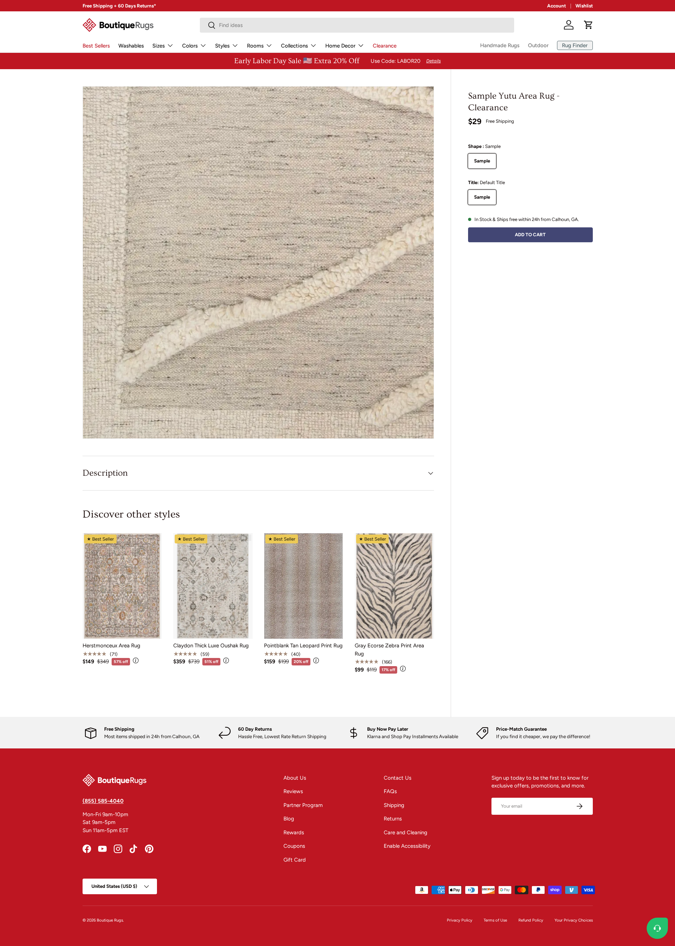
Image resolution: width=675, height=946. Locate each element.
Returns (393, 818)
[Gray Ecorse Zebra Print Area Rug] (394, 586)
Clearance (384, 46)
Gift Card (294, 860)
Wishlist (584, 6)
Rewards (293, 832)
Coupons (294, 846)
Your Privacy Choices (574, 920)
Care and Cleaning (405, 832)
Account (556, 6)
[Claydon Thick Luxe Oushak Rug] (213, 586)
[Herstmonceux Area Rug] (122, 586)
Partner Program (303, 805)
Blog (288, 818)
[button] (588, 25)
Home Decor (340, 46)
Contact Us (397, 778)
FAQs (390, 791)
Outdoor (538, 45)
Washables (131, 46)
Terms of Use (495, 920)
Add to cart (530, 234)
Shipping (394, 805)
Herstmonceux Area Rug (111, 645)
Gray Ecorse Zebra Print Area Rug (389, 649)
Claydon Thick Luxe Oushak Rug (211, 645)
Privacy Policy (459, 920)
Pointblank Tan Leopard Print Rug (303, 645)
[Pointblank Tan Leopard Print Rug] (303, 586)
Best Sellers (96, 46)
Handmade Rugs (499, 45)
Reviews (293, 791)
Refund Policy (530, 920)
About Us (294, 778)
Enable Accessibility (407, 846)
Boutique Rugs (110, 920)
